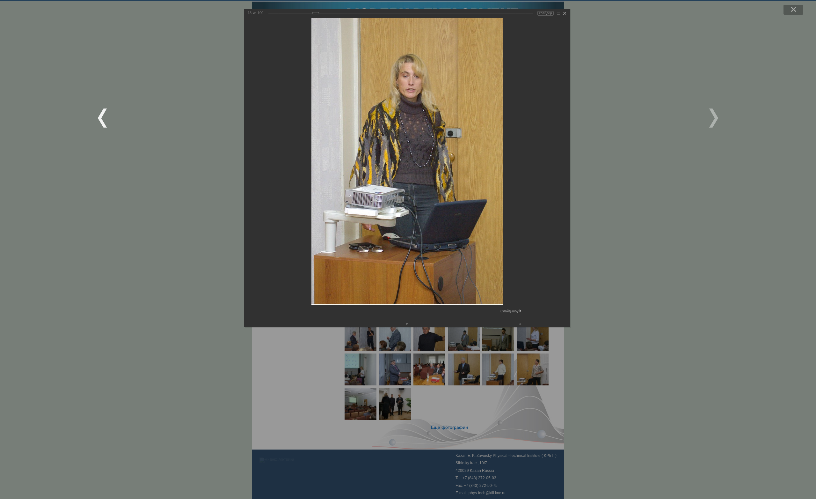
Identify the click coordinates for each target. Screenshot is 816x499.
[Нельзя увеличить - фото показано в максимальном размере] (558, 13)
